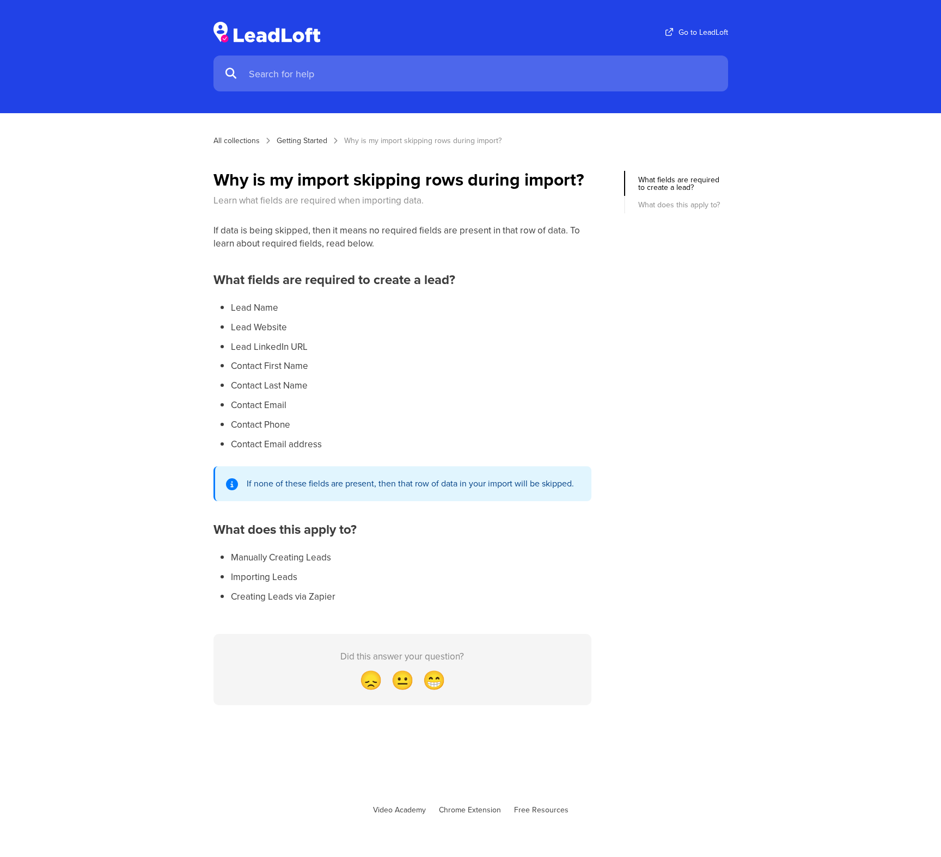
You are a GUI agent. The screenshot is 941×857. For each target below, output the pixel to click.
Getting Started (302, 140)
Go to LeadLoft (703, 32)
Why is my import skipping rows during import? (423, 140)
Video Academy (399, 809)
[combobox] (483, 74)
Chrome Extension (470, 809)
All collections (236, 140)
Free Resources (541, 809)
